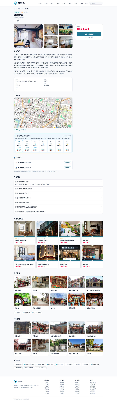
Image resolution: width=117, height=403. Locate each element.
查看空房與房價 (89, 34)
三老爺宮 (18, 312)
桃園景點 (46, 387)
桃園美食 (62, 387)
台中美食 (62, 393)
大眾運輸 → (67, 162)
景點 (39, 3)
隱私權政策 (93, 389)
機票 (86, 3)
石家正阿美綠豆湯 (41, 368)
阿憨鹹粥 (78, 364)
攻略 (82, 3)
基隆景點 (46, 383)
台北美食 (62, 385)
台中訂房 (77, 393)
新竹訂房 (77, 389)
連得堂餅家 (51, 364)
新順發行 (86, 364)
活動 (52, 3)
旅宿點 (21, 3)
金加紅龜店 (69, 364)
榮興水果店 (60, 364)
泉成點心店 (18, 364)
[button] (43, 111)
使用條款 (92, 391)
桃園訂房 (77, 387)
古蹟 (58, 3)
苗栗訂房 (77, 391)
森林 (70, 3)
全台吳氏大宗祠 (37, 312)
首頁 (15, 8)
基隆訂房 (77, 383)
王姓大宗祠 (27, 312)
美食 (45, 3)
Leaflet (56, 127)
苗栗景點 (46, 391)
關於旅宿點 (93, 383)
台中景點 (46, 393)
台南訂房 (20, 8)
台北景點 (46, 385)
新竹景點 (46, 389)
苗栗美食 (62, 391)
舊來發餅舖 (18, 368)
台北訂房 (77, 385)
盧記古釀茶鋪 (95, 364)
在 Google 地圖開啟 (21, 130)
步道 (64, 3)
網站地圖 (92, 393)
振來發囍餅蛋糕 (29, 368)
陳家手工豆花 (41, 364)
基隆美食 (62, 383)
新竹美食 (62, 389)
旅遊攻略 (92, 385)
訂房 (76, 3)
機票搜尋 (92, 387)
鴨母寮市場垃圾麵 (29, 364)
